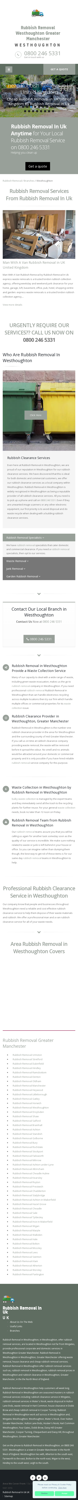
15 (45, 111)
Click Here (36, 415)
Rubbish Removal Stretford (27, 1059)
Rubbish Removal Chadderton (29, 1191)
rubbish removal (26, 545)
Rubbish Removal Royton (26, 1182)
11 (29, 111)
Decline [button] (44, 1493)
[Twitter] (39, 1477)
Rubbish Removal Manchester (29, 1085)
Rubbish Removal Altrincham (28, 1169)
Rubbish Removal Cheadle (27, 1208)
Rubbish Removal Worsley (27, 1270)
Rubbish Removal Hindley (27, 1068)
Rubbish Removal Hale (25, 1239)
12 (33, 111)
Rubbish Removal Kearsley (27, 1177)
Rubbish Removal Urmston (27, 1055)
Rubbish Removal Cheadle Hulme (31, 1173)
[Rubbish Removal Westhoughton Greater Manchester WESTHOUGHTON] (39, 12)
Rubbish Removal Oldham (27, 1081)
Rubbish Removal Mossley (27, 1248)
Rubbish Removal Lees (25, 1252)
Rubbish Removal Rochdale (28, 1147)
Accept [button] (64, 1493)
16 (49, 111)
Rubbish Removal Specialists (24, 537)
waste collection (66, 807)
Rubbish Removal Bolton (26, 1243)
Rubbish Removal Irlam (25, 1261)
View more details (12, 304)
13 (37, 111)
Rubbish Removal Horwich (27, 1103)
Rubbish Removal (12, 180)
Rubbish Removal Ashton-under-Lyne (33, 1164)
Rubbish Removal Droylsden (28, 1112)
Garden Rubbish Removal (22, 576)
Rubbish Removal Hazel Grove (29, 1204)
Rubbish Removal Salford (27, 1120)
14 (41, 111)
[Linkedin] (45, 1477)
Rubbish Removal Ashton (26, 1129)
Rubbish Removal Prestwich (28, 1186)
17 (53, 111)
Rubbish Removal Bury (25, 1142)
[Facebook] (33, 1477)
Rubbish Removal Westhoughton (31, 1107)
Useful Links (16, 1326)
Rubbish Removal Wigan (26, 1226)
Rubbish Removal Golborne (28, 1138)
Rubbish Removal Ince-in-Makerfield (32, 1221)
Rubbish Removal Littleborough (30, 1094)
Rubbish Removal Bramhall (27, 1125)
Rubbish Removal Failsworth (28, 1155)
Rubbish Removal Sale (25, 1213)
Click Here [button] (62, 1488)
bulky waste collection (24, 798)
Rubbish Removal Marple (26, 1230)
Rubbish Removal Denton (27, 1076)
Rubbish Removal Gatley (26, 1098)
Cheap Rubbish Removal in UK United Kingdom (39, 89)
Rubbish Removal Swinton (27, 1256)
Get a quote (59, 69)
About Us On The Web (21, 1321)
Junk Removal (15, 568)
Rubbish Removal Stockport (28, 1151)
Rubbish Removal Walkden (27, 1234)
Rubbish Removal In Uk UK (16, 1492)
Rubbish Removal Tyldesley (28, 1217)
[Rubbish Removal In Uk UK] (9, 1298)
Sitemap (8, 1496)
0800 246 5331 (42, 53)
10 (25, 111)
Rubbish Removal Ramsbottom (29, 1072)
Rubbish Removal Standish (27, 1134)
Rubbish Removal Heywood (28, 1090)
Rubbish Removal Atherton (27, 1265)
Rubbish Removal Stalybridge (29, 1195)
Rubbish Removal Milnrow (27, 1160)
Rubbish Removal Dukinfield (28, 1063)
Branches (29, 180)
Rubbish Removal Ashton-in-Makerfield (34, 1199)
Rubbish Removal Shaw (26, 1116)
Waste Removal (16, 561)
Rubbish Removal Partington (28, 1274)
